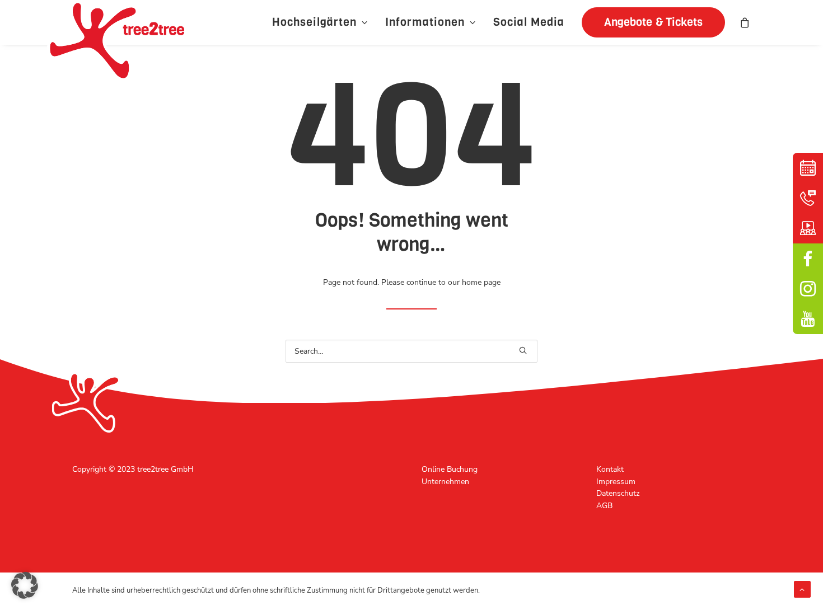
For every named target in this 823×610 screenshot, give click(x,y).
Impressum (615, 481)
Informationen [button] (425, 22)
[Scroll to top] (802, 588)
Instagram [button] (808, 289)
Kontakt (610, 469)
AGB (604, 505)
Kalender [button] (808, 168)
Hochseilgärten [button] (314, 22)
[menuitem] (320, 22)
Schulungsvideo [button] (808, 228)
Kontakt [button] (808, 198)
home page (481, 282)
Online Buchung (450, 469)
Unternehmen (445, 481)
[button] (649, 22)
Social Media (528, 22)
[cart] (745, 22)
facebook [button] (808, 258)
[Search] (411, 351)
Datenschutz (617, 493)
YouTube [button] (808, 319)
